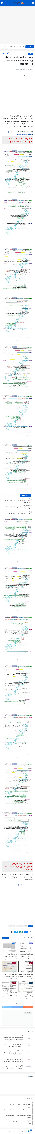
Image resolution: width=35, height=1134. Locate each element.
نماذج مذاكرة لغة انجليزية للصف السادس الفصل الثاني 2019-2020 (26, 957)
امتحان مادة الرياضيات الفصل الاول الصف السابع (18, 513)
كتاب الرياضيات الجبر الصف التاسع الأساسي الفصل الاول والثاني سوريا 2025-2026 (12, 1067)
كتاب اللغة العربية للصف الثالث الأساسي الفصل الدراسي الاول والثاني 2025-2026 (13, 1038)
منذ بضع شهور (29, 952)
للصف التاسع (21, 134)
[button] (26, 932)
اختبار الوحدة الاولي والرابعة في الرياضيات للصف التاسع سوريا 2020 (25, 976)
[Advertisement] (17, 25)
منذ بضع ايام (19, 1043)
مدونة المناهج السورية (10, 1131)
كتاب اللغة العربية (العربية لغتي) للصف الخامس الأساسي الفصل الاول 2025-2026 (13, 1060)
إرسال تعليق (28, 1012)
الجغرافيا (19, 926)
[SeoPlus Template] (29, 1131)
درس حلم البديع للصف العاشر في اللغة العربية (20, 1104)
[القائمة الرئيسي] (33, 3)
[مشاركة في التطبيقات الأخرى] (12, 932)
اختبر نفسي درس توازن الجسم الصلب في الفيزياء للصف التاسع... (10, 976)
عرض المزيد (5, 938)
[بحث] (2, 3)
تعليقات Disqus (6, 1006)
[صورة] (28, 1038)
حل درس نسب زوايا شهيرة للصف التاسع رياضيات (13, 46)
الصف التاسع (12, 926)
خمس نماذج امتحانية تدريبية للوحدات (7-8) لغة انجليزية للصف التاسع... (9, 996)
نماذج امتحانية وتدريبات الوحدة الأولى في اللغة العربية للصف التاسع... (10, 957)
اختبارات (30, 53)
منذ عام (20, 1057)
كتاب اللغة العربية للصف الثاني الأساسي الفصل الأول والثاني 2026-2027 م (13, 1045)
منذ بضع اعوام (26, 498)
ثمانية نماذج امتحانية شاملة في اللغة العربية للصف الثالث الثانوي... (25, 996)
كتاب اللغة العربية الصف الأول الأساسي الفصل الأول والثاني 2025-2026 (13, 1053)
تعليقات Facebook (17, 1006)
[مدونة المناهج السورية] (18, 3)
